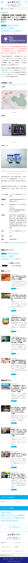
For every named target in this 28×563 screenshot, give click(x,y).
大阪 (10, 512)
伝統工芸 (16, 25)
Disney (18, 30)
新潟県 (4, 512)
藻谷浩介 (17, 520)
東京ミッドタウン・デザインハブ (10, 515)
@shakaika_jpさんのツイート (6, 555)
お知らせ (12, 8)
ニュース (7, 8)
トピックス (17, 501)
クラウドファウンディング (8, 518)
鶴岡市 (18, 518)
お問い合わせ (5, 558)
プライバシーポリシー (19, 558)
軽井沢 (4, 520)
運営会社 (12, 558)
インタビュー (18, 542)
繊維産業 (22, 515)
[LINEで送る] (18, 265)
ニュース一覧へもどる (14, 527)
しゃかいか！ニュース (6, 551)
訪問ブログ (3, 542)
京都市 (12, 28)
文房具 (10, 520)
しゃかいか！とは (19, 551)
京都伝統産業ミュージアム (8, 30)
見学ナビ (17, 546)
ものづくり (5, 28)
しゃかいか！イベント (6, 546)
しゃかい (14, 2)
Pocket (13, 265)
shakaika (10, 561)
